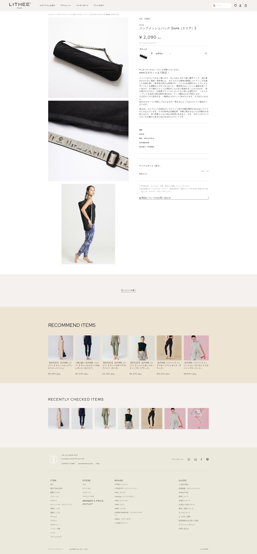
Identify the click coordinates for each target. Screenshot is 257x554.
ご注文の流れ (183, 484)
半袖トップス (55, 508)
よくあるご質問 (184, 517)
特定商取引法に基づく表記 (188, 521)
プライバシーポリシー (187, 525)
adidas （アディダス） (123, 519)
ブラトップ (54, 496)
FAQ (97, 464)
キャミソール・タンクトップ (61, 504)
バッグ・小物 (55, 529)
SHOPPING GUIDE (85, 464)
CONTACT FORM (68, 464)
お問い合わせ (183, 529)
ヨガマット (54, 525)
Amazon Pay (183, 492)
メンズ (52, 533)
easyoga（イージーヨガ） (124, 496)
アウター (53, 521)
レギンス (53, 500)
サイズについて (184, 513)
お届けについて (184, 500)
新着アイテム (55, 492)
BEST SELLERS (56, 488)
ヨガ (84, 484)
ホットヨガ (87, 488)
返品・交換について (186, 508)
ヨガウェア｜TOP (54, 14)
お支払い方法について (187, 504)
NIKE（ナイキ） (121, 508)
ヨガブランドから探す (69, 14)
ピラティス (87, 492)
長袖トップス (55, 513)
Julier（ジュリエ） (122, 500)
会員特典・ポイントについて (189, 488)
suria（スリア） (83, 14)
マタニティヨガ (88, 496)
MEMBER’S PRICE (93, 500)
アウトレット (66, 5)
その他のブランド (121, 523)
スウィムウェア (56, 537)
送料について (183, 496)
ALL (51, 484)
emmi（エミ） (120, 504)
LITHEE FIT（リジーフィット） (126, 488)
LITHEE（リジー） (122, 484)
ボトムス (53, 517)
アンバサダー (99, 5)
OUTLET (88, 504)
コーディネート (82, 5)
